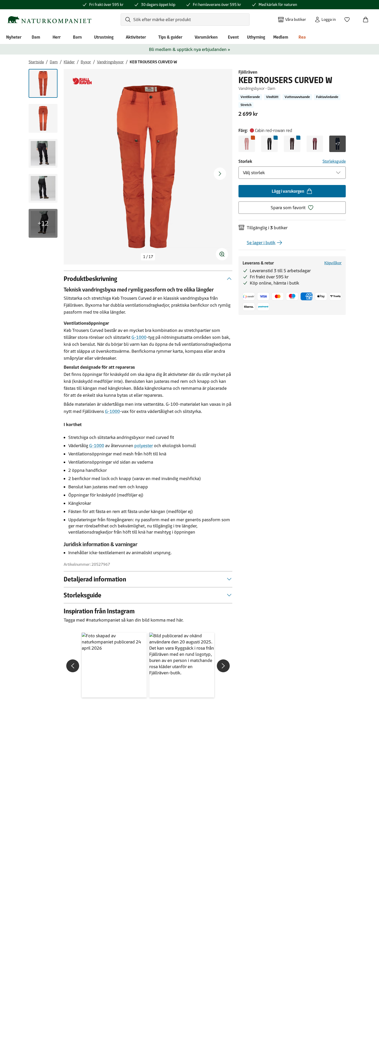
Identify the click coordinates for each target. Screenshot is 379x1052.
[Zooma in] (222, 254)
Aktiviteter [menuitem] (136, 37)
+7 (337, 144)
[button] (114, 665)
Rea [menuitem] (302, 37)
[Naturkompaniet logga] (49, 19)
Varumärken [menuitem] (206, 37)
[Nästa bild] (220, 173)
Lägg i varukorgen (288, 191)
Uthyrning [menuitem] (256, 37)
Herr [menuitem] (57, 37)
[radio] (246, 144)
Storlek (245, 161)
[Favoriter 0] (349, 18)
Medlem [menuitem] (280, 37)
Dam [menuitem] (36, 37)
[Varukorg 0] (367, 18)
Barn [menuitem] (77, 37)
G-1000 (138, 337)
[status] (148, 256)
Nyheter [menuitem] (13, 37)
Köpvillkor (333, 262)
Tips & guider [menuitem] (170, 37)
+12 (43, 223)
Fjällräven (247, 72)
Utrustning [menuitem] (103, 37)
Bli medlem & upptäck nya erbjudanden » (189, 49)
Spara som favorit (288, 207)
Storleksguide (334, 161)
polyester (143, 445)
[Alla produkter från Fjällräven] (82, 81)
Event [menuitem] (233, 37)
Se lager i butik (261, 242)
